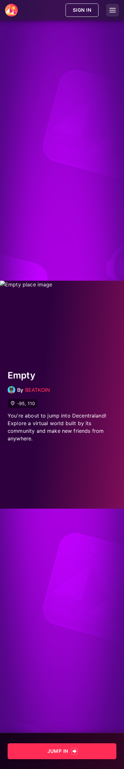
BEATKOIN (37, 390)
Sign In (82, 10)
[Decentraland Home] (11, 10)
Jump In (57, 751)
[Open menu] (112, 10)
